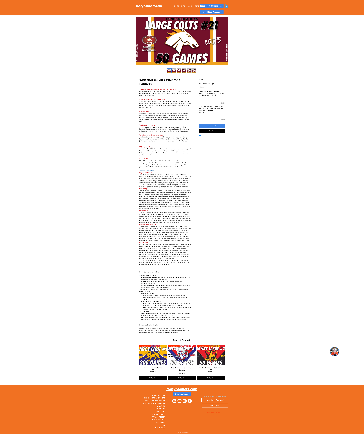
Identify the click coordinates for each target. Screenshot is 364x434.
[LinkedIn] (174, 401)
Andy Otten (150, 202)
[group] (182, 362)
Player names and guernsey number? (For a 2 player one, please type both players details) (211, 98)
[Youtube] (179, 401)
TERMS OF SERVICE (157, 420)
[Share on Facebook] (200, 141)
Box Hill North (143, 244)
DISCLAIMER (160, 422)
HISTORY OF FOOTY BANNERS (154, 403)
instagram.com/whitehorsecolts (160, 264)
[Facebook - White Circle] (190, 401)
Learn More (205, 85)
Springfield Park (162, 212)
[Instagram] (185, 401)
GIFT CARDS (160, 412)
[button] (183, 6)
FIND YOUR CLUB (158, 395)
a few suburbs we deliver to (213, 412)
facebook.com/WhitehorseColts (173, 262)
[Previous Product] (137, 355)
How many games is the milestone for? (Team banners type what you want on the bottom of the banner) (211, 114)
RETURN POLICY (158, 414)
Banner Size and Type (207, 88)
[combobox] (212, 92)
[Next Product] (227, 355)
